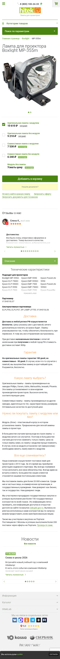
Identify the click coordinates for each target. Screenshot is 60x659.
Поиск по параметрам (17, 31)
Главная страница (11, 38)
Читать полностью (15, 247)
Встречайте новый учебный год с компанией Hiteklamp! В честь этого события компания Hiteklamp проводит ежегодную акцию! (26, 566)
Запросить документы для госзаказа (20, 197)
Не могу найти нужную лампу (16, 194)
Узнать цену (14, 167)
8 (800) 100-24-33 (29, 4)
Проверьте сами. (45, 525)
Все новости (30, 544)
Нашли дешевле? (30, 187)
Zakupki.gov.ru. (37, 508)
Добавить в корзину (30, 178)
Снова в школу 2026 (16, 557)
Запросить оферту (42, 194)
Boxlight (25, 38)
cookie (20, 654)
